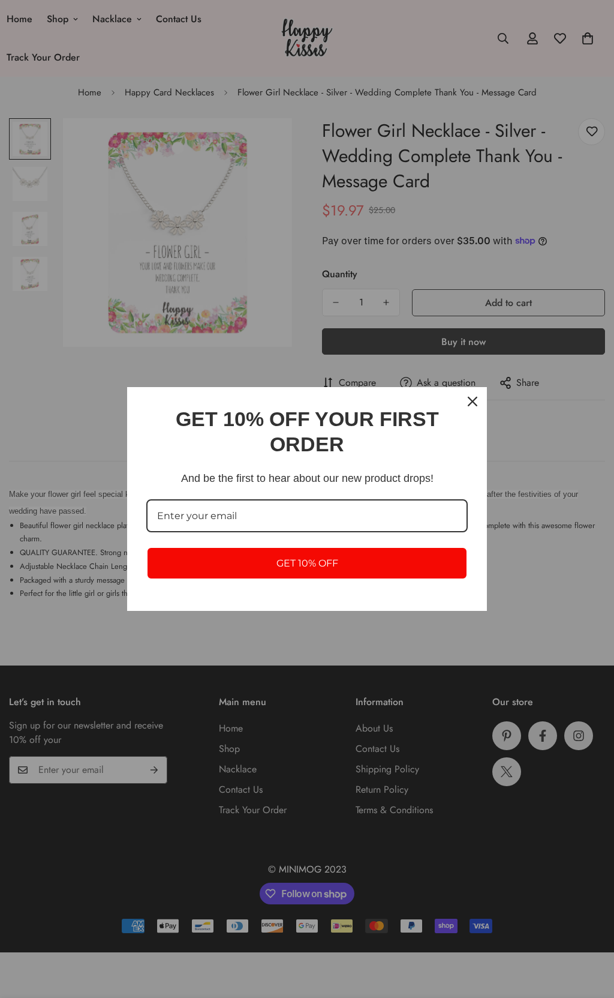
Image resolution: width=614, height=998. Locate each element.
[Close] (472, 401)
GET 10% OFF (307, 563)
